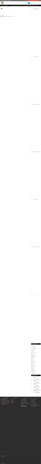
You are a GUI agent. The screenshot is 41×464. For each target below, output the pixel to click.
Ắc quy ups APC (32, 357)
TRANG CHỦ (12, 5)
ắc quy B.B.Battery (33, 346)
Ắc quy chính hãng (33, 347)
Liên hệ (36, 5)
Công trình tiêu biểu (26, 5)
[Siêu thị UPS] (5, 3)
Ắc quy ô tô (32, 353)
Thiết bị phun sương (33, 372)
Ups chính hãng (32, 373)
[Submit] (29, 3)
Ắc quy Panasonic (33, 354)
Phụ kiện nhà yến (33, 365)
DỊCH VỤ (21, 5)
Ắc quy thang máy (33, 355)
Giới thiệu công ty (16, 5)
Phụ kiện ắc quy (32, 364)
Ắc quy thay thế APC (33, 356)
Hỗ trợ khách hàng (32, 5)
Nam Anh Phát (6, 404)
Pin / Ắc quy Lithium (33, 366)
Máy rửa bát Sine (33, 363)
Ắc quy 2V (32, 345)
